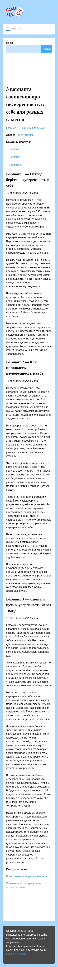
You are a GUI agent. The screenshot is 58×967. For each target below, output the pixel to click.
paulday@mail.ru (16, 953)
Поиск (9, 42)
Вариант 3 (14, 165)
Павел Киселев (25, 135)
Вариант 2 (14, 157)
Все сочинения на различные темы (27, 876)
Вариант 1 (14, 149)
